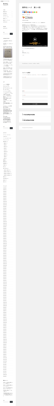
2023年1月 (4, 260)
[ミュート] (45, 45)
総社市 (5, 158)
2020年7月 (4, 310)
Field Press (4, 84)
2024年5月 (4, 233)
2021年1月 (4, 300)
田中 (4, 391)
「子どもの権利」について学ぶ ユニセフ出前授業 (8, 65)
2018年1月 (4, 356)
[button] (35, 39)
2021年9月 (4, 287)
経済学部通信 (7, 119)
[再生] (23, 45)
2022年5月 (4, 273)
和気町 (5, 144)
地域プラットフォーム (6, 20)
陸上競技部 (5, 122)
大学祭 (4, 9)
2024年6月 (4, 231)
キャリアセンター (5, 91)
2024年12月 (5, 221)
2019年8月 (4, 325)
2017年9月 (4, 362)
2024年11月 (5, 223)
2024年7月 (4, 230)
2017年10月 (5, 361)
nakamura (30, 63)
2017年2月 (4, 372)
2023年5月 (4, 253)
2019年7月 (4, 327)
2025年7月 (4, 209)
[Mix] (33, 12)
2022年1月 (4, 280)
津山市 (5, 149)
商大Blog (5, 4)
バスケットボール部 (5, 92)
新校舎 (7, 107)
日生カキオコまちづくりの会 (6, 108)
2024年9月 (4, 226)
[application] (35, 39)
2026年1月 (4, 199)
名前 (23, 90)
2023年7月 (4, 250)
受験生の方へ (5, 11)
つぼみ (8, 84)
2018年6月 (4, 347)
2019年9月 (4, 324)
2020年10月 (5, 305)
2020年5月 (4, 314)
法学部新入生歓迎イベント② (7, 390)
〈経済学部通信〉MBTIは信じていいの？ (7, 41)
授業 (4, 176)
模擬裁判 (7, 109)
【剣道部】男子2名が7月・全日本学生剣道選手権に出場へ (7, 77)
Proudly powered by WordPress (27, 127)
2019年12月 (5, 319)
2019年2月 (4, 335)
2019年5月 (4, 330)
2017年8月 (4, 364)
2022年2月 (4, 278)
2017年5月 (4, 369)
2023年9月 (4, 246)
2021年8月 (4, 288)
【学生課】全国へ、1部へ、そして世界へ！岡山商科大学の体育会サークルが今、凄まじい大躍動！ (8, 71)
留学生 (4, 116)
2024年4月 (4, 235)
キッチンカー (6, 89)
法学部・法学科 (6, 170)
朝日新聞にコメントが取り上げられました (8, 44)
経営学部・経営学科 (7, 173)
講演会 (8, 121)
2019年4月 (4, 332)
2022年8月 (4, 268)
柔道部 (4, 109)
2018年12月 (5, 339)
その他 (4, 136)
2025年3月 (4, 216)
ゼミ (9, 91)
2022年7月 (4, 270)
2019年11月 (5, 320)
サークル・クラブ (6, 16)
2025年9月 (4, 206)
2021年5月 (4, 293)
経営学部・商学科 (6, 171)
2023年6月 (4, 251)
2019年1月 (4, 337)
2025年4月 (4, 214)
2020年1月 (4, 317)
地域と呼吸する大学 (7, 98)
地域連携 (4, 163)
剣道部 (9, 94)
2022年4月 (4, 275)
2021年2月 (4, 298)
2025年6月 (4, 211)
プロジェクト (5, 139)
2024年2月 (4, 238)
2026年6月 (4, 191)
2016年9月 (4, 376)
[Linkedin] (28, 12)
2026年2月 (4, 198)
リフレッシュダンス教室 (9, 93)
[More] (36, 12)
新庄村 (5, 148)
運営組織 (4, 26)
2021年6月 (4, 292)
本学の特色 (5, 13)
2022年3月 (4, 277)
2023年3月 (4, 256)
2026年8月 (4, 188)
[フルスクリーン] (46, 45)
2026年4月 (4, 194)
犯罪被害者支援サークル (7, 112)
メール (23, 95)
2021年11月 (5, 283)
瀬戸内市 (5, 151)
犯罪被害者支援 (7, 111)
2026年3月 (4, 196)
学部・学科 (5, 168)
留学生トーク (5, 18)
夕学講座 (5, 99)
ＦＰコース (9, 122)
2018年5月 (4, 349)
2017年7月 (4, 366)
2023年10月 (5, 245)
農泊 (10, 121)
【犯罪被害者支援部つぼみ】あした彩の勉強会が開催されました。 (8, 394)
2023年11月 (5, 243)
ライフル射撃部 (5, 93)
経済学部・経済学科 (7, 175)
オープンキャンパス (7, 88)
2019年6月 (4, 329)
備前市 (5, 143)
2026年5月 (4, 193)
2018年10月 (5, 342)
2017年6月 (4, 367)
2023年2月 (4, 258)
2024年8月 (4, 228)
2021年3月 (4, 297)
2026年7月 (4, 189)
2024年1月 (4, 240)
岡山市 (5, 146)
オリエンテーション (6, 86)
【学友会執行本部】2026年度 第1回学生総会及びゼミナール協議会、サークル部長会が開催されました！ (8, 74)
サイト (23, 99)
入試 (4, 94)
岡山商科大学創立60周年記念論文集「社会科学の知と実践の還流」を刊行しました (8, 47)
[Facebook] (23, 12)
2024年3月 (4, 236)
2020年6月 (4, 312)
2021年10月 (5, 285)
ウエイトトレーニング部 (6, 85)
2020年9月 (4, 307)
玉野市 (5, 153)
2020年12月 (5, 302)
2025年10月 (5, 204)
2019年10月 (5, 322)
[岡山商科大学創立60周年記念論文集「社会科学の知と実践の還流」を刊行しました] (7, 53)
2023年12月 (5, 241)
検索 (4, 32)
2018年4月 (4, 351)
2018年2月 (4, 354)
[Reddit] (26, 12)
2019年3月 (4, 334)
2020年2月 (4, 315)
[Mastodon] (31, 12)
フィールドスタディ (6, 138)
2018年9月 (4, 344)
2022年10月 (5, 265)
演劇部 (9, 109)
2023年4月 (4, 255)
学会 (4, 166)
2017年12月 (5, 357)
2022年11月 (5, 263)
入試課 (7, 94)
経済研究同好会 (5, 121)
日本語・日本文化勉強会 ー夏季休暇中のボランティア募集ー (8, 68)
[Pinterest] (29, 12)
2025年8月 (4, 208)
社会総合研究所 (6, 118)
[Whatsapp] (34, 12)
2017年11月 (5, 359)
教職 (11, 105)
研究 (6, 116)
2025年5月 (4, 213)
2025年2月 (4, 218)
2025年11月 (5, 203)
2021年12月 (5, 282)
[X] (24, 12)
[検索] (11, 34)
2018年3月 (4, 352)
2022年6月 (4, 272)
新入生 (4, 107)
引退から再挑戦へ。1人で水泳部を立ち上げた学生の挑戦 (7, 63)
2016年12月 (5, 374)
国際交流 (4, 161)
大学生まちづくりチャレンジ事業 (7, 100)
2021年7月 (4, 290)
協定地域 (4, 141)
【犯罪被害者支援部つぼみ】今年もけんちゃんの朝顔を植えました (8, 60)
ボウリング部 (9, 92)
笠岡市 (5, 156)
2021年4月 (4, 295)
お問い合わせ (5, 28)
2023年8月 (4, 248)
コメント (24, 77)
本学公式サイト (5, 15)
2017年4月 (4, 371)
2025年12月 (5, 201)
